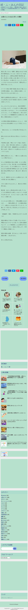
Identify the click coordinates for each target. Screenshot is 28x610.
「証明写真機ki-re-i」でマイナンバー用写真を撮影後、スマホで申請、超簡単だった (17, 392)
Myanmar (3, 495)
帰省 (2, 518)
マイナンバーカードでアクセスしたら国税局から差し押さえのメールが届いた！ (17, 444)
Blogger (16, 604)
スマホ (3, 505)
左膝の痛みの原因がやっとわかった (16, 413)
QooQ (16, 609)
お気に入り (4, 497)
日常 (2, 535)
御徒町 (3, 528)
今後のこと (4, 529)
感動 (2, 516)
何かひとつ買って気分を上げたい (15, 427)
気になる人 (4, 520)
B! (13, 25)
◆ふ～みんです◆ (5, 367)
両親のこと (4, 539)
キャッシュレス (5, 501)
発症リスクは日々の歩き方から (15, 398)
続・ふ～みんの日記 (12, 4)
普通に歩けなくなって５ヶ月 (14, 405)
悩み (2, 537)
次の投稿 (4, 278)
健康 (2, 524)
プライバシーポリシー (7, 597)
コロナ (3, 503)
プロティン (4, 510)
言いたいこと (4, 526)
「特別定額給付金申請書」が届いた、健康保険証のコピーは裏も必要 (17, 377)
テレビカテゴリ (14, 285)
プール (3, 508)
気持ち (3, 522)
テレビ (24, 21)
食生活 (3, 531)
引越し (3, 512)
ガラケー (3, 499)
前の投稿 (23, 278)
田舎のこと (4, 533)
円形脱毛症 (4, 514)
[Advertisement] (14, 38)
